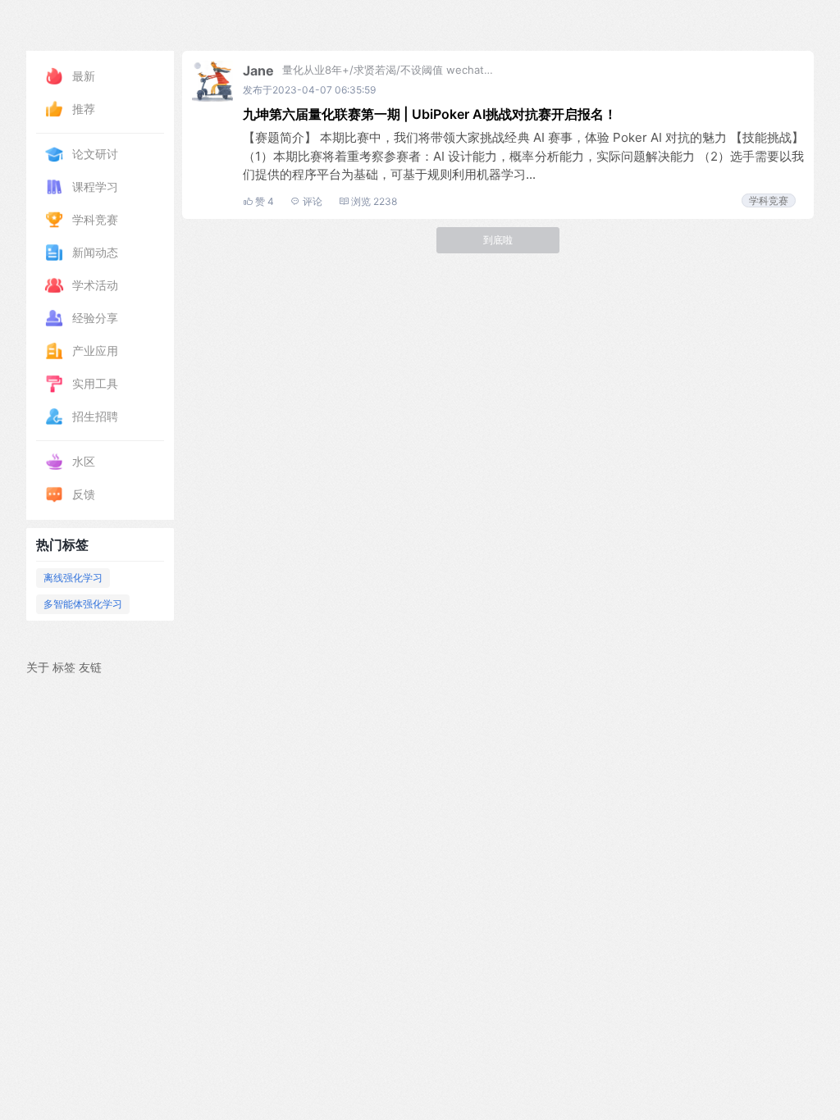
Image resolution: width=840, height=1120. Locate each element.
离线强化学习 (73, 577)
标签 (63, 667)
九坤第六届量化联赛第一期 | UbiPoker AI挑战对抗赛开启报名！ (430, 114)
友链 (90, 667)
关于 (37, 667)
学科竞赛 (768, 200)
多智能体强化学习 (82, 604)
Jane (258, 70)
